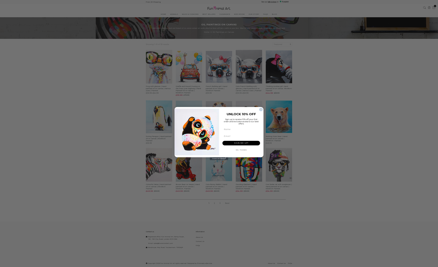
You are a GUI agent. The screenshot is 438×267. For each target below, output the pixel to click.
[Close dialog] (261, 109)
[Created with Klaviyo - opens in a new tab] (219, 158)
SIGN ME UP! (241, 143)
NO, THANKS (241, 150)
